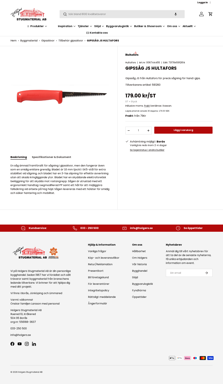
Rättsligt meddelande (102, 297)
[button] (176, 14)
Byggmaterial (29, 40)
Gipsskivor (48, 40)
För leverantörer (98, 284)
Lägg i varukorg (183, 130)
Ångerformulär (97, 303)
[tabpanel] (60, 179)
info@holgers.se (20, 335)
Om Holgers (139, 258)
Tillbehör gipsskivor (70, 40)
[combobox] (122, 14)
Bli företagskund (98, 277)
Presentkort (96, 271)
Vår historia (139, 264)
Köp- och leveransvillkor (103, 258)
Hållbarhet (139, 251)
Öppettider (139, 297)
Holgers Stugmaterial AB (30, 372)
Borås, (25, 293)
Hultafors (130, 62)
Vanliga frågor (97, 251)
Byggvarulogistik (142, 284)
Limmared (55, 293)
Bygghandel (139, 271)
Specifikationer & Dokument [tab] (51, 157)
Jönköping (37, 293)
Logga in (202, 2)
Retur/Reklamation (100, 264)
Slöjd (135, 277)
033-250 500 (18, 328)
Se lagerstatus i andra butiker (147, 150)
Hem (13, 40)
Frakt (147, 105)
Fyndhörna (139, 290)
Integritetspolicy (98, 290)
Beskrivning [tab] (18, 157)
